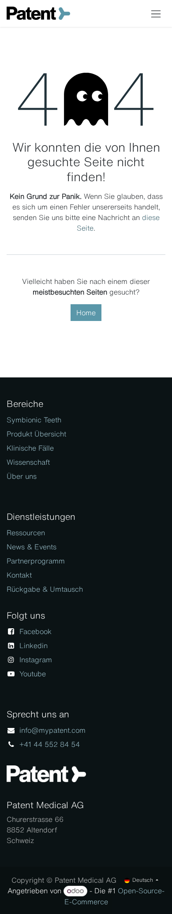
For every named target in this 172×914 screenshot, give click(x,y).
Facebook (35, 631)
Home (86, 312)
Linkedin (33, 645)
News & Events (31, 546)
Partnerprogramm (36, 561)
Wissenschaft (28, 462)
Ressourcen (26, 532)
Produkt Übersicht (36, 434)
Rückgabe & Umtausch (45, 589)
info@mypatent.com (52, 730)
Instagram (35, 659)
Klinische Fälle (30, 448)
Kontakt (19, 575)
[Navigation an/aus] (155, 13)
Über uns (22, 476)
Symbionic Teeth (34, 419)
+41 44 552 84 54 (49, 744)
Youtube (32, 673)
